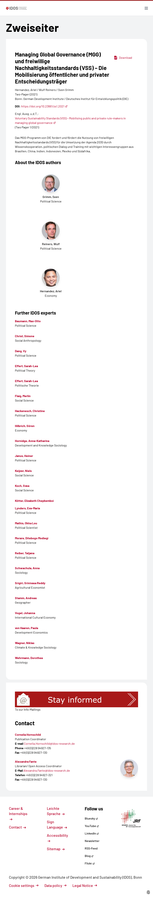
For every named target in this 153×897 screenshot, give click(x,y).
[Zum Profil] (129, 768)
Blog (88, 856)
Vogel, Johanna (25, 613)
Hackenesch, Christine (30, 411)
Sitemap (54, 848)
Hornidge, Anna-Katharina (32, 441)
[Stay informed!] (76, 699)
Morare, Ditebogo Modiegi (31, 538)
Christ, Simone (24, 336)
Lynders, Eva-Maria (27, 508)
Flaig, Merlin (23, 396)
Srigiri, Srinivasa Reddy (30, 583)
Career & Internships (18, 811)
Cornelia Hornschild (28, 734)
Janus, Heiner (24, 455)
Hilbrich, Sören (25, 426)
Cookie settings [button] (21, 885)
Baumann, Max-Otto (28, 321)
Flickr (89, 863)
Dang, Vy (20, 351)
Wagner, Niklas (24, 643)
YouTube (91, 826)
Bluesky (90, 818)
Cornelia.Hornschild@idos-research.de (49, 743)
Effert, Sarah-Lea (26, 366)
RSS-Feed (91, 848)
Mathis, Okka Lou (26, 523)
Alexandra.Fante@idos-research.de (47, 770)
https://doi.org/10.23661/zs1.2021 (42, 106)
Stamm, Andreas (26, 598)
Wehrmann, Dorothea (29, 658)
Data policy (53, 885)
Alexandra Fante (26, 761)
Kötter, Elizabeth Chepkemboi (34, 500)
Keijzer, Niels (23, 470)
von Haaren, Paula (26, 628)
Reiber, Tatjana (24, 553)
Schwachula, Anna (27, 568)
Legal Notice (82, 885)
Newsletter (92, 841)
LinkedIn (91, 833)
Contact (16, 827)
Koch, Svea (22, 485)
